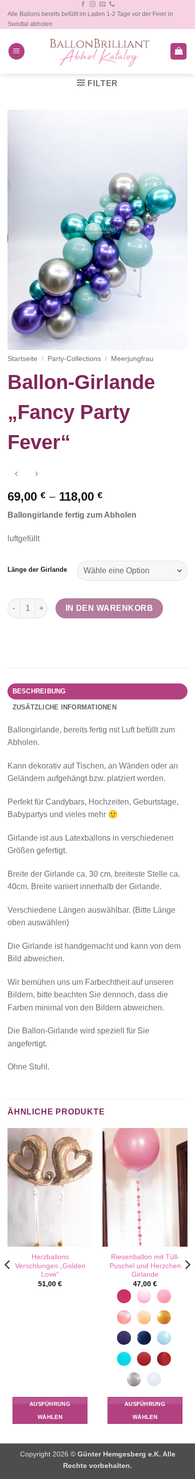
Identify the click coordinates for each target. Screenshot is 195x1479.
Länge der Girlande (37, 569)
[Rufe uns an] (112, 4)
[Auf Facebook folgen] (83, 4)
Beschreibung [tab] (39, 691)
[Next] (187, 1284)
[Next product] (16, 475)
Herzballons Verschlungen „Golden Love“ (50, 1265)
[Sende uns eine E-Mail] (103, 4)
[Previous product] (36, 475)
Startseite (23, 358)
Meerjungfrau (132, 358)
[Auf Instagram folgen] (93, 4)
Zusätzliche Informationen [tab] (64, 707)
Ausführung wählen (50, 1410)
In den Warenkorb (109, 608)
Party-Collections (74, 358)
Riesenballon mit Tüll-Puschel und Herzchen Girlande (145, 1265)
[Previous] (8, 1284)
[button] (16, 51)
